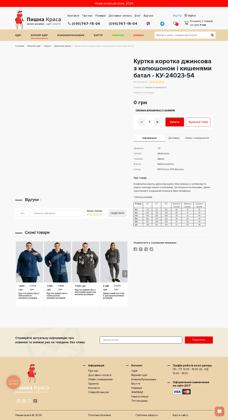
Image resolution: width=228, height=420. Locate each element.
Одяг (18, 35)
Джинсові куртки (62, 46)
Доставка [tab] (173, 137)
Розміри (100, 15)
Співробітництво (98, 392)
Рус (180, 15)
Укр (175, 15)
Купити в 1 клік (198, 122)
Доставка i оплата (120, 15)
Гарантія (93, 383)
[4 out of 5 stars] (159, 82)
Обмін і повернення (100, 379)
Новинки (118, 35)
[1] (88, 214)
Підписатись (198, 339)
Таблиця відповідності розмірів (155, 110)
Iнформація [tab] (149, 137)
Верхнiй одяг (39, 35)
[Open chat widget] (219, 411)
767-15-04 (86, 24)
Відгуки (148, 15)
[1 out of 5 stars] (150, 82)
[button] (125, 273)
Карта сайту (180, 415)
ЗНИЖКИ (138, 35)
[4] (97, 214)
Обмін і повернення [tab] (197, 137)
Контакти (73, 15)
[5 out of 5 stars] (162, 82)
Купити (174, 122)
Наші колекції (139, 396)
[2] (91, 214)
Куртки (47, 46)
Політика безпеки (99, 415)
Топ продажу (139, 401)
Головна (19, 46)
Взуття (98, 35)
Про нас (87, 15)
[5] (100, 214)
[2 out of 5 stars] (153, 82)
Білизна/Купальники (70, 35)
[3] (94, 214)
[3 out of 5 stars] (156, 82)
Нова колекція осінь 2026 (114, 3)
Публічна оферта (147, 415)
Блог (138, 15)
